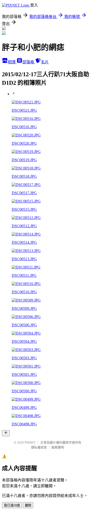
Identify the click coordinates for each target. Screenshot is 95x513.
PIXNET (30, 442)
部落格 (28, 62)
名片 (45, 62)
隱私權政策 (39, 447)
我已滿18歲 (12, 505)
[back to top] (6, 433)
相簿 (12, 62)
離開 (28, 505)
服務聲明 (57, 447)
